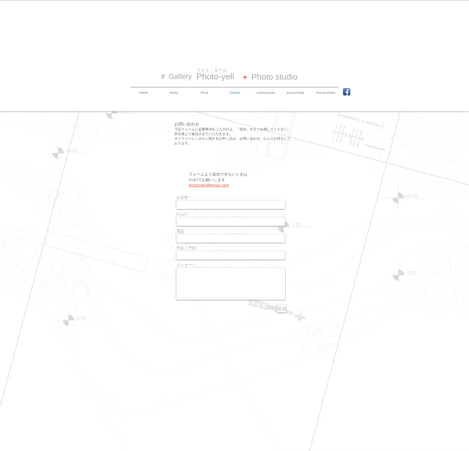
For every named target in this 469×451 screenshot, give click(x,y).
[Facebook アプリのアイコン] (346, 91)
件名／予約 (186, 248)
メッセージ (186, 265)
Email (181, 214)
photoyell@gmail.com (209, 185)
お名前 (182, 197)
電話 (180, 231)
